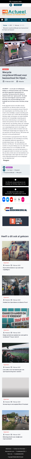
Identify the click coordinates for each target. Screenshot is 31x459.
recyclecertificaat (9, 172)
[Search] (25, 20)
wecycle (19, 172)
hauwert (17, 170)
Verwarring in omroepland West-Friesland (15, 404)
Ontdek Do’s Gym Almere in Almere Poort (15, 302)
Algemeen (5, 69)
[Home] (2, 19)
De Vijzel (10, 170)
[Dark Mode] (21, 20)
